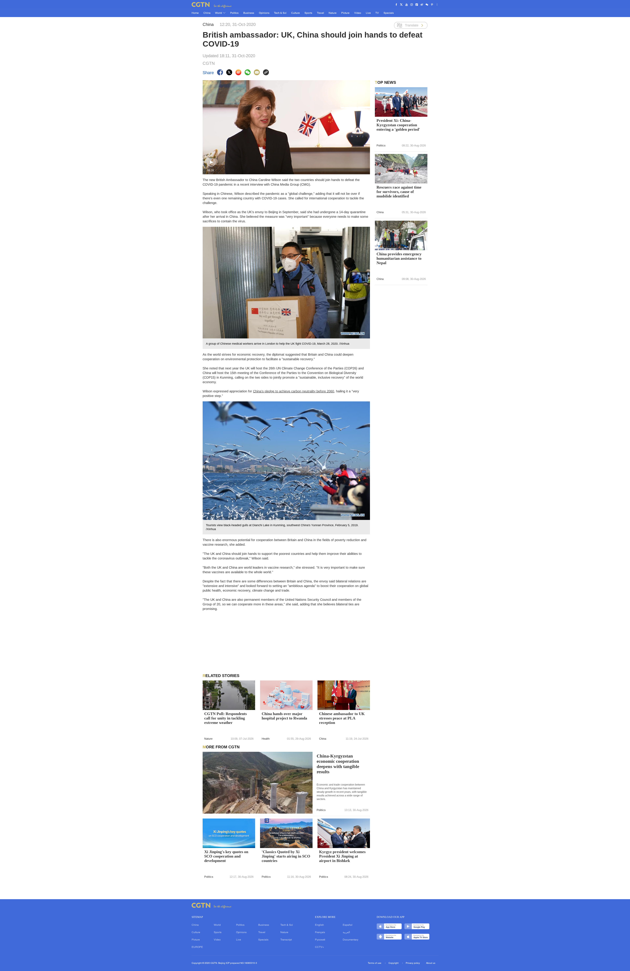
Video (357, 13)
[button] (211, 162)
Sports (308, 13)
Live (368, 13)
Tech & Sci (280, 13)
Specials (389, 13)
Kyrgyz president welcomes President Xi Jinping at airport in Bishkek (342, 856)
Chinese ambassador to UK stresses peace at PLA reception (342, 718)
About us (430, 963)
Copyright (393, 963)
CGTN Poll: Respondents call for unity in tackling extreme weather (225, 718)
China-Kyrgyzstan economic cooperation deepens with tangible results (338, 763)
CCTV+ (319, 947)
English (319, 925)
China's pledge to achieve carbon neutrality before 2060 (293, 391)
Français (320, 932)
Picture (345, 13)
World (219, 13)
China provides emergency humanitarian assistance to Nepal (399, 258)
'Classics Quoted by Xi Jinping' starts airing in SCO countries (286, 856)
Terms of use (375, 963)
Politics (234, 13)
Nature (332, 13)
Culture (295, 13)
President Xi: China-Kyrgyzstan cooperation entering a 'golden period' (398, 124)
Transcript (286, 940)
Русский (320, 940)
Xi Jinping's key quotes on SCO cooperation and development (226, 856)
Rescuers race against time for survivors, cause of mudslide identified (399, 191)
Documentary (350, 940)
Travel (320, 13)
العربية (346, 932)
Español (347, 925)
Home (195, 13)
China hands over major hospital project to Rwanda (284, 716)
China (206, 13)
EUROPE (197, 947)
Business (248, 13)
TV (377, 13)
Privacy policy (413, 963)
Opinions (264, 13)
